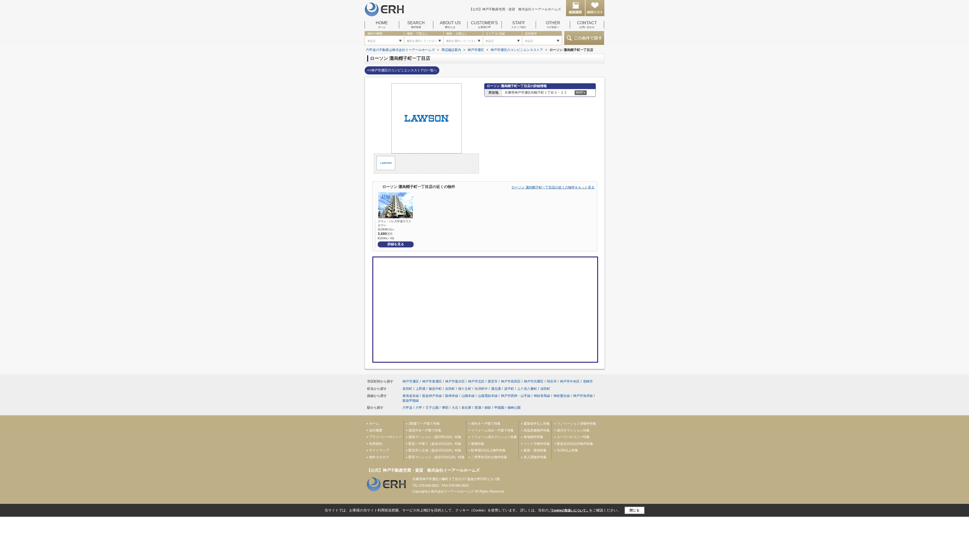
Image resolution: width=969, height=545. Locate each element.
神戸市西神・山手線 (515, 396)
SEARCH (416, 25)
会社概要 (375, 430)
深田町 (545, 389)
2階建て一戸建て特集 (424, 423)
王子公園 (432, 408)
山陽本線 (468, 396)
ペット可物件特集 (537, 444)
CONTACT (587, 25)
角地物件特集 (533, 437)
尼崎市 (588, 381)
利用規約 (375, 444)
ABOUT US (450, 25)
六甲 (419, 408)
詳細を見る (396, 244)
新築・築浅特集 (535, 450)
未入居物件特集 (535, 457)
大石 (455, 408)
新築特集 (477, 444)
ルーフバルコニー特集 (573, 437)
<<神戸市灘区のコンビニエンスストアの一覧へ (402, 70)
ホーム (374, 423)
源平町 (509, 389)
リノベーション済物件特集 (576, 423)
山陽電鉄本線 (488, 396)
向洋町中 (481, 389)
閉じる (634, 510)
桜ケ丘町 (464, 389)
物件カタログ (379, 457)
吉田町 (450, 389)
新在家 (466, 408)
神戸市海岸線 (583, 396)
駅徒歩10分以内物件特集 (575, 444)
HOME (382, 25)
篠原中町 (435, 389)
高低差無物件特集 (537, 430)
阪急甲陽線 (410, 400)
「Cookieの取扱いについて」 (569, 510)
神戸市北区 (476, 381)
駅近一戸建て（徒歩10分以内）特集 (435, 444)
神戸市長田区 (511, 381)
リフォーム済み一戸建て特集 (492, 430)
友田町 (407, 389)
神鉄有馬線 (542, 396)
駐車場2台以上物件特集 (488, 450)
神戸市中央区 (570, 381)
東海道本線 (410, 396)
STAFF (518, 25)
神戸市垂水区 (455, 381)
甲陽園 (499, 408)
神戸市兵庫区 (534, 381)
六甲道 (407, 408)
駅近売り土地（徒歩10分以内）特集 (435, 450)
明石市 (552, 381)
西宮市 (493, 381)
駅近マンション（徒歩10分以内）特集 (437, 457)
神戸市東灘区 (432, 381)
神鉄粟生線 (561, 396)
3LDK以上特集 (567, 450)
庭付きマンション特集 (573, 430)
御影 (487, 408)
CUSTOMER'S (484, 25)
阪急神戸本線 (432, 396)
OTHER (553, 25)
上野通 (420, 389)
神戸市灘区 (410, 381)
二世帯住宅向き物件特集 (489, 457)
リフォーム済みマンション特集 (494, 437)
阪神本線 (451, 396)
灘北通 (496, 389)
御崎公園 (514, 408)
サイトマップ (379, 450)
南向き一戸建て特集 (486, 423)
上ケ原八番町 (527, 389)
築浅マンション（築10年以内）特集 (435, 437)
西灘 (478, 408)
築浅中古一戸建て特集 (425, 430)
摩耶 (445, 408)
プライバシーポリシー (385, 437)
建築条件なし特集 (537, 423)
